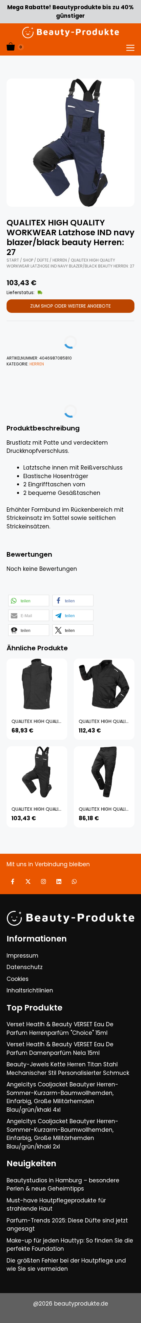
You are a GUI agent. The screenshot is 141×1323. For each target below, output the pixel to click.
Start (13, 260)
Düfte (43, 260)
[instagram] (43, 881)
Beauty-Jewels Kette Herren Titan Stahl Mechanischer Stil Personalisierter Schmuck (68, 1068)
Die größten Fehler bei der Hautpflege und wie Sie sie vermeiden (66, 1265)
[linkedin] (59, 881)
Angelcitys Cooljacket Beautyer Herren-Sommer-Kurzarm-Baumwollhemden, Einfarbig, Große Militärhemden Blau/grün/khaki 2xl (62, 1133)
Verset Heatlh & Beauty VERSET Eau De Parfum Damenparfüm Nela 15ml (60, 1048)
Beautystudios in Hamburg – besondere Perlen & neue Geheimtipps (63, 1184)
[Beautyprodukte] (70, 32)
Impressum (22, 956)
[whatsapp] (74, 881)
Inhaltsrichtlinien (30, 990)
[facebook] (13, 881)
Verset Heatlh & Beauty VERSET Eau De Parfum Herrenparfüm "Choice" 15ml (60, 1028)
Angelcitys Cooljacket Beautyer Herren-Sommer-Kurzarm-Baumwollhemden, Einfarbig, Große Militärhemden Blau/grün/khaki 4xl (62, 1097)
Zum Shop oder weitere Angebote (70, 306)
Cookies (18, 979)
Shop (28, 260)
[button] (28, 600)
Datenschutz (25, 967)
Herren (59, 260)
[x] (28, 881)
